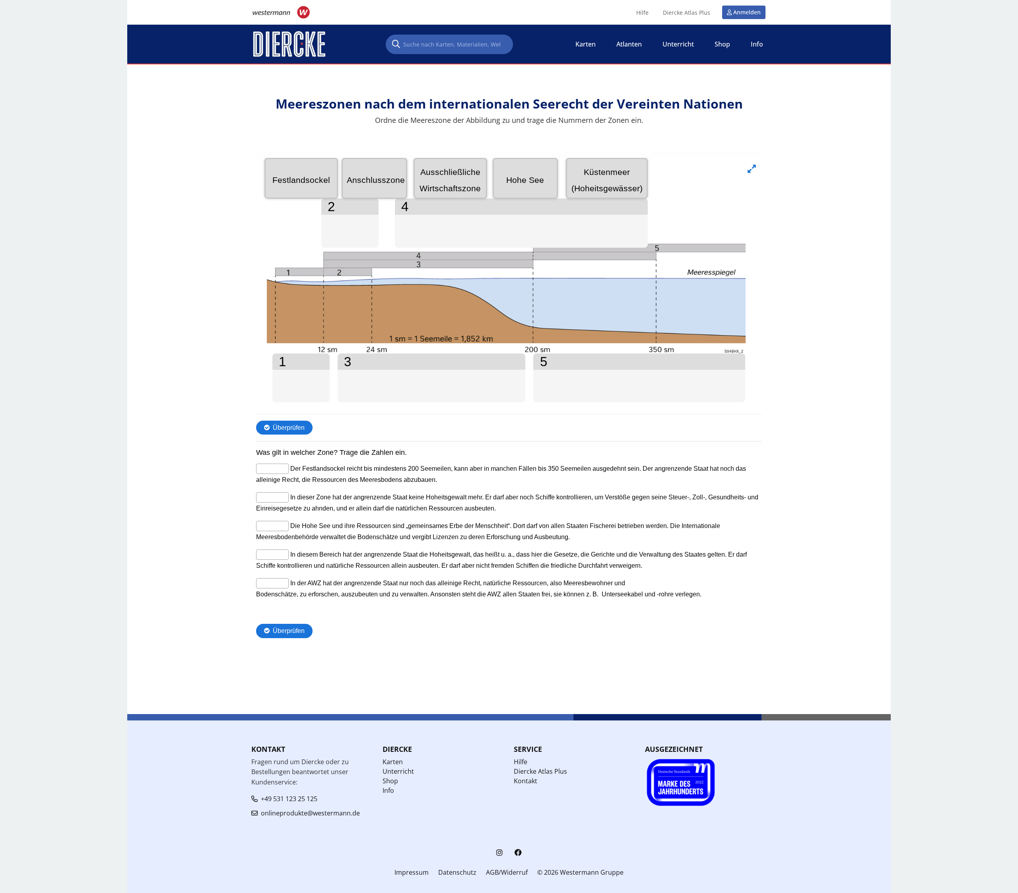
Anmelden (747, 12)
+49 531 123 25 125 (289, 798)
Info (388, 790)
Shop (390, 781)
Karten (393, 761)
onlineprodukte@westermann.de (310, 813)
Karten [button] (585, 44)
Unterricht (398, 771)
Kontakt (525, 781)
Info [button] (757, 44)
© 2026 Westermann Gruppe (580, 872)
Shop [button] (722, 44)
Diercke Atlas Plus (686, 12)
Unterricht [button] (678, 44)
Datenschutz (457, 872)
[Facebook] (518, 852)
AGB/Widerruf (507, 872)
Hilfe (642, 12)
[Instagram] (499, 852)
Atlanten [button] (629, 44)
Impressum (411, 872)
